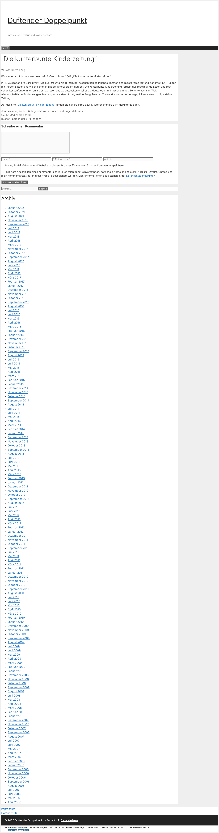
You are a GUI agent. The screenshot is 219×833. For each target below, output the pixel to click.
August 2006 (16, 785)
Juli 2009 (14, 646)
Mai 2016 (14, 318)
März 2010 (14, 613)
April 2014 (14, 421)
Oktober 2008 (17, 683)
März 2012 (14, 523)
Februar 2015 (16, 380)
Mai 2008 (14, 699)
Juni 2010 (14, 601)
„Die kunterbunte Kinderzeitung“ (36, 104)
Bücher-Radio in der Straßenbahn (21, 118)
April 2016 (14, 322)
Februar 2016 (16, 330)
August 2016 (16, 306)
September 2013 (18, 449)
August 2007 (16, 736)
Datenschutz (9, 813)
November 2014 (18, 392)
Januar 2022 (16, 207)
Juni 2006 (14, 794)
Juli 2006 (14, 789)
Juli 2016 (13, 310)
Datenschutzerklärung (139, 175)
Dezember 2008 (18, 675)
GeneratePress (69, 820)
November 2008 (18, 679)
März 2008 (15, 707)
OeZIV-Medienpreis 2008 (16, 115)
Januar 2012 (16, 531)
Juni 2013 (14, 462)
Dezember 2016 (18, 289)
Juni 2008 (14, 695)
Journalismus (9, 111)
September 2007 (18, 732)
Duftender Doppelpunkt (47, 20)
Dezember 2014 (18, 388)
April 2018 (14, 240)
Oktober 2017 (16, 253)
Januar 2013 (16, 482)
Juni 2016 (14, 314)
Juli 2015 (13, 359)
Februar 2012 (16, 527)
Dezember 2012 (18, 486)
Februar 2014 (16, 429)
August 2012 (16, 502)
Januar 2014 (16, 433)
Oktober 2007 (17, 728)
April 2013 (14, 470)
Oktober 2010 (16, 584)
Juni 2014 (14, 412)
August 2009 (16, 642)
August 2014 (16, 404)
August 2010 (16, 593)
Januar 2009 (16, 671)
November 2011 (18, 539)
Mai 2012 (13, 515)
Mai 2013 (14, 466)
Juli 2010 (13, 597)
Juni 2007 (14, 744)
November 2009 (18, 630)
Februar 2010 (16, 617)
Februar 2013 (16, 478)
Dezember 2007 (18, 720)
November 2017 (18, 248)
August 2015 (16, 355)
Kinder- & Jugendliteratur (34, 111)
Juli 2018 (13, 228)
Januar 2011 (15, 572)
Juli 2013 (13, 457)
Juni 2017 (14, 265)
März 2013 (14, 474)
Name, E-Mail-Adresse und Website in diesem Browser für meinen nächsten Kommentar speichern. (64, 165)
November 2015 (18, 343)
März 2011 (14, 564)
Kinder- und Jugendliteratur (66, 111)
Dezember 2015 (18, 339)
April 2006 (14, 802)
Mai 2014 (14, 417)
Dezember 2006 (18, 769)
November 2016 (18, 294)
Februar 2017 (16, 281)
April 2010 (14, 609)
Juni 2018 (14, 232)
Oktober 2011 (16, 543)
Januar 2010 (16, 621)
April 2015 (14, 371)
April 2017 (14, 273)
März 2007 (15, 757)
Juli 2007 (14, 740)
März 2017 (14, 277)
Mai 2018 (13, 236)
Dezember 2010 (18, 576)
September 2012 (18, 498)
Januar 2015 (16, 384)
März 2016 (14, 326)
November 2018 (18, 220)
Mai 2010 (14, 605)
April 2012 (14, 519)
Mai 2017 (13, 269)
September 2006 (19, 781)
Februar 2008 (16, 712)
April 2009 (14, 658)
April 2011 (14, 560)
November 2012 (18, 490)
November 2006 (18, 773)
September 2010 (18, 589)
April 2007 (14, 753)
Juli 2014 (13, 408)
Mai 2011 (13, 556)
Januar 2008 (16, 716)
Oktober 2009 (17, 634)
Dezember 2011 (18, 535)
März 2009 (15, 662)
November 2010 (18, 580)
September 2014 (18, 400)
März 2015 (14, 376)
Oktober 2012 (16, 494)
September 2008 (18, 687)
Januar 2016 (16, 335)
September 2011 (18, 548)
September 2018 (18, 224)
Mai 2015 (13, 367)
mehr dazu (12, 830)
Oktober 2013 (16, 445)
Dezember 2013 (18, 437)
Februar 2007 (16, 761)
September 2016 (18, 302)
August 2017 (16, 261)
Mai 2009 (14, 654)
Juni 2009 (14, 650)
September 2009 (19, 638)
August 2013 (16, 453)
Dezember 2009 (18, 625)
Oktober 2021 (16, 212)
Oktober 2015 (16, 347)
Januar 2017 (16, 285)
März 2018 (14, 244)
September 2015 (18, 351)
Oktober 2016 (16, 298)
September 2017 (18, 257)
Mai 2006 (14, 798)
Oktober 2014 (16, 396)
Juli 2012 (13, 507)
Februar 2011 (16, 568)
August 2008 (16, 691)
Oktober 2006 (17, 777)
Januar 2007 (16, 765)
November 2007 (18, 724)
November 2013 (18, 441)
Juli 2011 (13, 552)
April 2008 (14, 703)
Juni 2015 (14, 363)
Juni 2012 (14, 511)
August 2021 (16, 216)
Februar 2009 (16, 666)
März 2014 (14, 425)
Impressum (8, 808)
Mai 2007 (14, 748)
